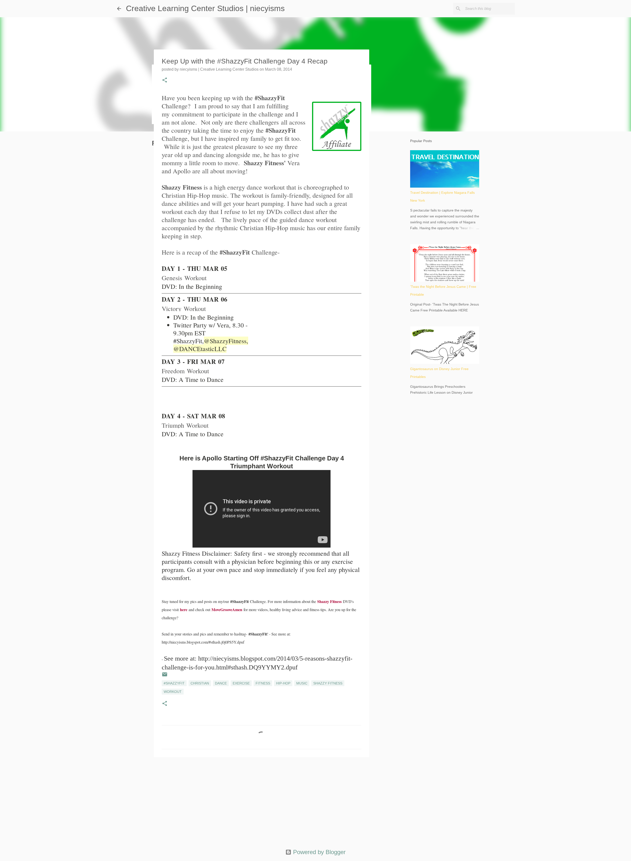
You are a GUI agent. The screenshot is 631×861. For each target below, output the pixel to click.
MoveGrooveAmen (226, 609)
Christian (200, 683)
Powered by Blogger (318, 852)
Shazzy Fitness (329, 601)
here (183, 609)
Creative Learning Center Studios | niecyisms (205, 8)
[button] (165, 80)
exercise (241, 683)
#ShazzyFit (174, 683)
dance (221, 683)
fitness (263, 683)
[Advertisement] (261, 798)
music (301, 683)
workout (173, 692)
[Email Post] (165, 676)
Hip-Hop (283, 683)
